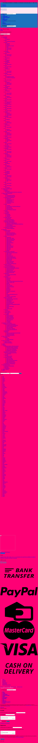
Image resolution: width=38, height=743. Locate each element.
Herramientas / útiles (10, 302)
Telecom (6, 174)
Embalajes (6, 354)
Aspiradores (8, 218)
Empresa (4, 4)
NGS (3, 452)
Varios (3, 370)
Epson (5, 81)
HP (4, 92)
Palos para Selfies (9, 327)
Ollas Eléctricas (9, 207)
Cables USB (8, 248)
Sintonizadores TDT (10, 318)
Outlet (3, 343)
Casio (5, 56)
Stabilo (3, 478)
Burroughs (6, 51)
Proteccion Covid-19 (6, 24)
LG (2, 439)
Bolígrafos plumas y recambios (12, 347)
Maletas (7, 211)
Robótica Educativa (9, 339)
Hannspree (4, 419)
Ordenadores (6, 273)
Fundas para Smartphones (11, 326)
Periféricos (6, 276)
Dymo (5, 75)
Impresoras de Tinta (10, 269)
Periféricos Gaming (9, 265)
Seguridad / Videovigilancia (9, 221)
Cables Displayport (9, 242)
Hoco (3, 421)
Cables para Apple (9, 247)
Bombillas (8, 214)
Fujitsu (5, 85)
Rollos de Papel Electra (10, 361)
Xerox (5, 184)
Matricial (8, 39)
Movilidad (4, 20)
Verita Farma (4, 491)
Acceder (8, 721)
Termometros (7, 368)
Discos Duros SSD (9, 255)
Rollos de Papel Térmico (10, 362)
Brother (5, 42)
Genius (3, 413)
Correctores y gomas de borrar (12, 348)
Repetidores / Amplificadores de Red (13, 304)
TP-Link (3, 487)
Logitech (4, 440)
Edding (3, 405)
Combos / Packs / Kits (10, 282)
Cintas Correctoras (7, 341)
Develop (5, 73)
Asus (3, 381)
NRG (5, 126)
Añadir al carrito (3, 561)
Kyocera (5, 105)
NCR (5, 118)
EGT (5, 78)
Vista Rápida (2, 553)
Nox (3, 454)
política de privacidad (19, 737)
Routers (7, 305)
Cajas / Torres (9, 253)
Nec (5, 120)
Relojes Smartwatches (10, 335)
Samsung (6, 153)
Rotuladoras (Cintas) (10, 45)
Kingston (4, 428)
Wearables (6, 331)
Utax (5, 182)
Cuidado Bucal (7, 191)
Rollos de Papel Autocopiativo (11, 360)
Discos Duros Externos (10, 232)
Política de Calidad (19, 686)
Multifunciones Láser (10, 272)
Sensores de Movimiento (11, 226)
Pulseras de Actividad (10, 334)
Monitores (8, 290)
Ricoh (5, 150)
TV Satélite (8, 321)
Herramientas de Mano (10, 195)
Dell (5, 70)
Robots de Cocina (9, 208)
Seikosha (6, 162)
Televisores (8, 320)
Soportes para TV (9, 319)
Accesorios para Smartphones (9, 324)
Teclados (8, 295)
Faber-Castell (4, 410)
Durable (3, 401)
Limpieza (8, 287)
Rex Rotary (6, 148)
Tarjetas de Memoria (10, 235)
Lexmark (6, 111)
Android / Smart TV (9, 315)
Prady (3, 465)
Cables (5, 236)
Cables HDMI (8, 244)
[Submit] (2, 27)
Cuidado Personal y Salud (7, 188)
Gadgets (7, 283)
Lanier (5, 107)
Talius (3, 480)
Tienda (3, 15)
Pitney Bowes (6, 145)
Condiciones (4, 683)
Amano (5, 38)
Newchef (4, 450)
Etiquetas (8, 43)
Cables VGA (8, 249)
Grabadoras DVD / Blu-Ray (11, 258)
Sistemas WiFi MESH (10, 306)
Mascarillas (6, 367)
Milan (3, 442)
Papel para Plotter (9, 359)
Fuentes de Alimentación (10, 257)
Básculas (6, 189)
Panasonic (6, 138)
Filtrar (20, 373)
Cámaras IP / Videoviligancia (11, 222)
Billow (3, 384)
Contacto (4, 5)
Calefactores (8, 198)
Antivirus (8, 310)
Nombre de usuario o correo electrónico (8, 712)
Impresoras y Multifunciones (9, 266)
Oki (5, 128)
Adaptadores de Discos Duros (11, 252)
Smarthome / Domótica (8, 227)
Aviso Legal (2, 686)
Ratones (7, 292)
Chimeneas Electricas (10, 199)
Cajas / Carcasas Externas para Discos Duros (14, 281)
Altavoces (8, 279)
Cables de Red (8, 241)
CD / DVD (8, 231)
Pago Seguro (4, 682)
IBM (5, 95)
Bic (2, 383)
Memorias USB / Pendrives (11, 233)
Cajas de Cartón (9, 356)
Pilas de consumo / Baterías (9, 220)
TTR (7, 50)
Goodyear (4, 416)
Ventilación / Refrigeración (11, 263)
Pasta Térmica (9, 260)
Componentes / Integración (9, 251)
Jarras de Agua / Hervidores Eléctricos (13, 206)
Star (5, 170)
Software (6, 309)
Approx (3, 380)
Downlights (8, 215)
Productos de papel (8, 357)
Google (3, 417)
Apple (3, 379)
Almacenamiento (7, 230)
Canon (5, 53)
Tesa (3, 484)
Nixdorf (5, 123)
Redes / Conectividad (8, 297)
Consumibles (4, 16)
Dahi (3, 396)
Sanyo (5, 158)
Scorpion (4, 474)
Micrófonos (8, 288)
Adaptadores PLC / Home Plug (12, 298)
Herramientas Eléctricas (10, 196)
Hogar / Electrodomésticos (7, 193)
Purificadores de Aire (10, 202)
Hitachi (5, 89)
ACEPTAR (2, 707)
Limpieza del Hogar (8, 217)
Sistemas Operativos (10, 261)
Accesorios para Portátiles (11, 274)
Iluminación (6, 213)
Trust (3, 488)
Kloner (3, 429)
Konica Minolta (7, 103)
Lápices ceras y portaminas (11, 349)
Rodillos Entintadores (8, 342)
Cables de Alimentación (10, 239)
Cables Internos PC (9, 246)
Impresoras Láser (9, 270)
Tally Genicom (7, 172)
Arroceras (8, 205)
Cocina (5, 204)
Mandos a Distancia (10, 317)
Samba (3, 469)
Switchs (7, 307)
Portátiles (8, 275)
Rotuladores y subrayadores (11, 350)
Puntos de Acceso (9, 303)
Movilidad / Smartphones (7, 323)
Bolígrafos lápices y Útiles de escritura (11, 346)
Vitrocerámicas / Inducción (11, 209)
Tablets (7, 313)
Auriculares (8, 280)
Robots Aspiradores (10, 219)
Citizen (5, 59)
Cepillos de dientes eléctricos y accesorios (14, 192)
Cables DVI (8, 243)
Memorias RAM (9, 259)
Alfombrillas (8, 277)
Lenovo (5, 109)
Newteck (4, 451)
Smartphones (6, 330)
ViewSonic (4, 493)
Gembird (4, 412)
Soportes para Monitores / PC (11, 294)
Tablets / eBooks (7, 312)
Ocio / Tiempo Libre (6, 336)
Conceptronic (4, 392)
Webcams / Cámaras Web (11, 296)
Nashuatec (6, 116)
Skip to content (3, 1)
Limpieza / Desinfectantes (9, 365)
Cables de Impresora (10, 240)
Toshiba (5, 177)
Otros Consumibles (6, 340)
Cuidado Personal (5, 17)
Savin (5, 160)
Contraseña (2, 714)
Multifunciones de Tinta (10, 271)
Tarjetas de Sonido (9, 262)
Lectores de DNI (9, 285)
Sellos (7, 46)
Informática (4, 19)
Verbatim (4, 490)
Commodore (6, 61)
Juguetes (6, 337)
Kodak (5, 100)
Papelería (4, 23)
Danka (5, 65)
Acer (3, 377)
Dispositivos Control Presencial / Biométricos (14, 224)
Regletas (8, 250)
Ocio (3, 21)
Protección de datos (7, 686)
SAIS (7, 293)
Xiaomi (3, 495)
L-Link (3, 434)
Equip (3, 409)
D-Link (3, 395)
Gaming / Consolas (7, 264)
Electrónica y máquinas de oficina (10, 352)
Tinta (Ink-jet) (8, 48)
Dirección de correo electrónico (6, 727)
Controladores (9, 301)
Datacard (6, 67)
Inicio (3, 14)
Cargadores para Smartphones (12, 325)
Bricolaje (6, 194)
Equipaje (6, 210)
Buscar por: (4, 13)
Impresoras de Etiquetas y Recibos (12, 268)
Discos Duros (8, 254)
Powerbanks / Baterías (10, 328)
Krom (3, 432)
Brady (5, 40)
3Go (3, 376)
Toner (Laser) (8, 49)
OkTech (3, 457)
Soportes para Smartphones (11, 329)
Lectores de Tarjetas (10, 286)
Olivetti (5, 131)
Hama (3, 418)
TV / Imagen (6, 314)
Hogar (3, 18)
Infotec (5, 98)
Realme (3, 466)
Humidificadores (9, 200)
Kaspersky (4, 425)
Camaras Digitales (9, 316)
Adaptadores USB (9, 299)
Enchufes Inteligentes (10, 228)
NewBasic (4, 449)
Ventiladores (8, 203)
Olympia (5, 136)
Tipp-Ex (3, 485)
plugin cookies (8, 705)
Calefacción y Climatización (9, 197)
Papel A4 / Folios (9, 358)
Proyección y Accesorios (10, 291)
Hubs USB (8, 284)
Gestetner (6, 87)
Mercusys (4, 441)
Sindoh (5, 167)
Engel (3, 407)
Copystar (6, 63)
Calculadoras (8, 353)
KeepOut (4, 427)
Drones (7, 338)
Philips (5, 142)
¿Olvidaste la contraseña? (5, 723)
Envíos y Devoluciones (6, 684)
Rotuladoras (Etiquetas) (10, 41)
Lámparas (8, 216)
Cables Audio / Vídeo (10, 238)
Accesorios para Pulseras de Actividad (13, 332)
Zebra (5, 186)
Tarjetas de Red (9, 308)
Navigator (4, 445)
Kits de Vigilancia (9, 225)
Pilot (3, 463)
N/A (3, 443)
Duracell (3, 402)
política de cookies (28, 705)
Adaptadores (8, 237)
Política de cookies (13, 686)
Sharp (5, 164)
